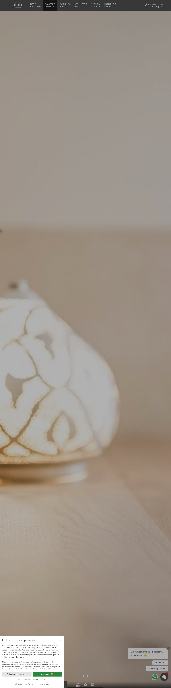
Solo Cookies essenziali (17, 674)
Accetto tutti (45, 674)
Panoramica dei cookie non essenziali (32, 679)
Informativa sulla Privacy (24, 684)
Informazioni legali (42, 684)
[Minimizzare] (60, 640)
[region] (32, 656)
